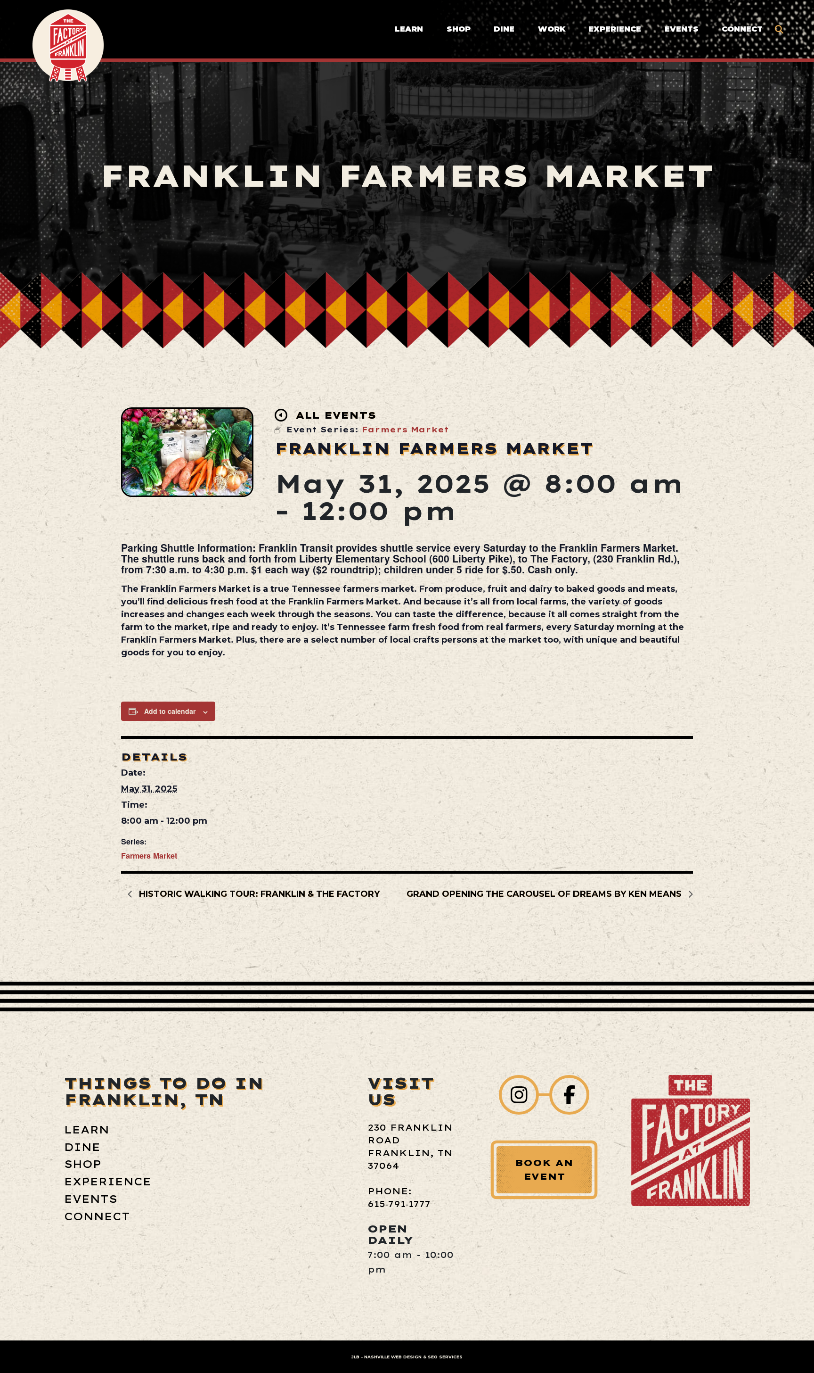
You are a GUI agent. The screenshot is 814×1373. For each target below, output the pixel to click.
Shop (459, 28)
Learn (409, 28)
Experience (614, 28)
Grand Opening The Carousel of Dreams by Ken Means (545, 894)
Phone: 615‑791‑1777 (399, 1197)
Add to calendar (169, 711)
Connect (742, 28)
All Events (336, 415)
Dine (504, 28)
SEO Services (445, 1356)
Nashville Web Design (393, 1356)
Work (551, 28)
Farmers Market (149, 855)
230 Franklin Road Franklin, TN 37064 (410, 1146)
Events (682, 28)
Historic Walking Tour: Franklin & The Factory (258, 894)
